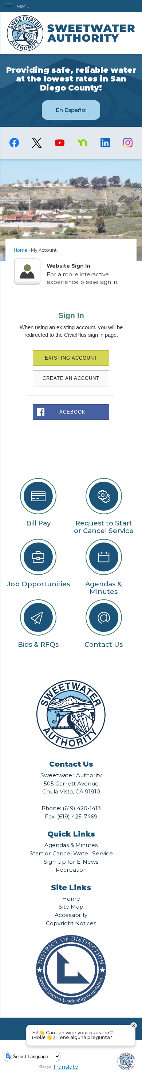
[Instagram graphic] (128, 143)
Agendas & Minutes (71, 845)
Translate (65, 1066)
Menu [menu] (23, 6)
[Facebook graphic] (14, 143)
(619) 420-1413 (82, 808)
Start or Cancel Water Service (71, 853)
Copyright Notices (71, 923)
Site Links (71, 887)
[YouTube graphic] (59, 143)
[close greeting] (133, 1025)
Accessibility (71, 915)
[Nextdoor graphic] (82, 143)
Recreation (71, 869)
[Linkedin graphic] (105, 143)
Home (20, 250)
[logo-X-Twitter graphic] (36, 143)
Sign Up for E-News (71, 861)
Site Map (71, 906)
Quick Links (71, 834)
